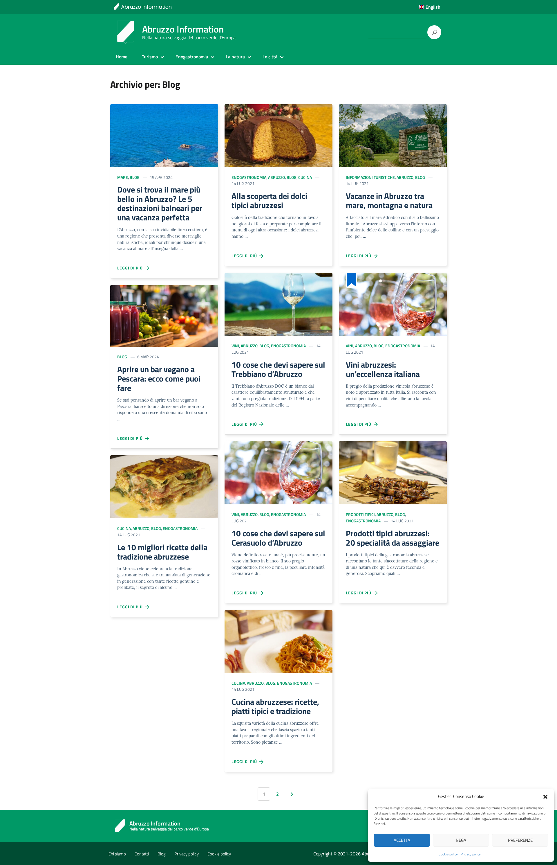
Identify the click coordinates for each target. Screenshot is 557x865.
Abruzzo (141, 528)
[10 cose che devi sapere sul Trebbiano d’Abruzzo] (278, 303)
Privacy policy (471, 854)
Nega (461, 840)
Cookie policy (448, 854)
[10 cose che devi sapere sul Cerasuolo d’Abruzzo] (278, 472)
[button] (545, 796)
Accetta (402, 840)
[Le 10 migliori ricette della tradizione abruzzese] (164, 486)
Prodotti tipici (360, 514)
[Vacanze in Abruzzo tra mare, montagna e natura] (393, 135)
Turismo (150, 56)
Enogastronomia (192, 56)
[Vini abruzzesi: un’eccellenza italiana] (393, 303)
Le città (270, 56)
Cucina (124, 528)
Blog (135, 177)
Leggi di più (131, 268)
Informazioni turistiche (370, 177)
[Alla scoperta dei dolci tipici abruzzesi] (278, 135)
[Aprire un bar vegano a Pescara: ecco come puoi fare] (164, 315)
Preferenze (520, 840)
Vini (235, 346)
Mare (122, 177)
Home (121, 56)
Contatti (142, 853)
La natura (235, 56)
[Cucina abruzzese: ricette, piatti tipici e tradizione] (278, 641)
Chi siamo (117, 853)
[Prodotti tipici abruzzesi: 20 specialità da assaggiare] (393, 472)
